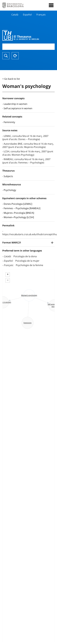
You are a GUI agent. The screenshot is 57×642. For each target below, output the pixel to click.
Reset (15, 55)
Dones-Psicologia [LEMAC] (18, 203)
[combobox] (28, 47)
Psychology (10, 190)
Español (27, 14)
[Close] (51, 5)
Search (5, 55)
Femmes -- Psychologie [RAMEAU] (22, 208)
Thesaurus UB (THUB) (20, 35)
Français (41, 14)
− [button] (7, 280)
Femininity (9, 122)
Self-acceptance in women (18, 108)
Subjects (8, 176)
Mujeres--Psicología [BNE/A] (19, 212)
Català (14, 14)
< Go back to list (11, 78)
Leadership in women (15, 104)
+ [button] (7, 274)
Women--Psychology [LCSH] (19, 217)
